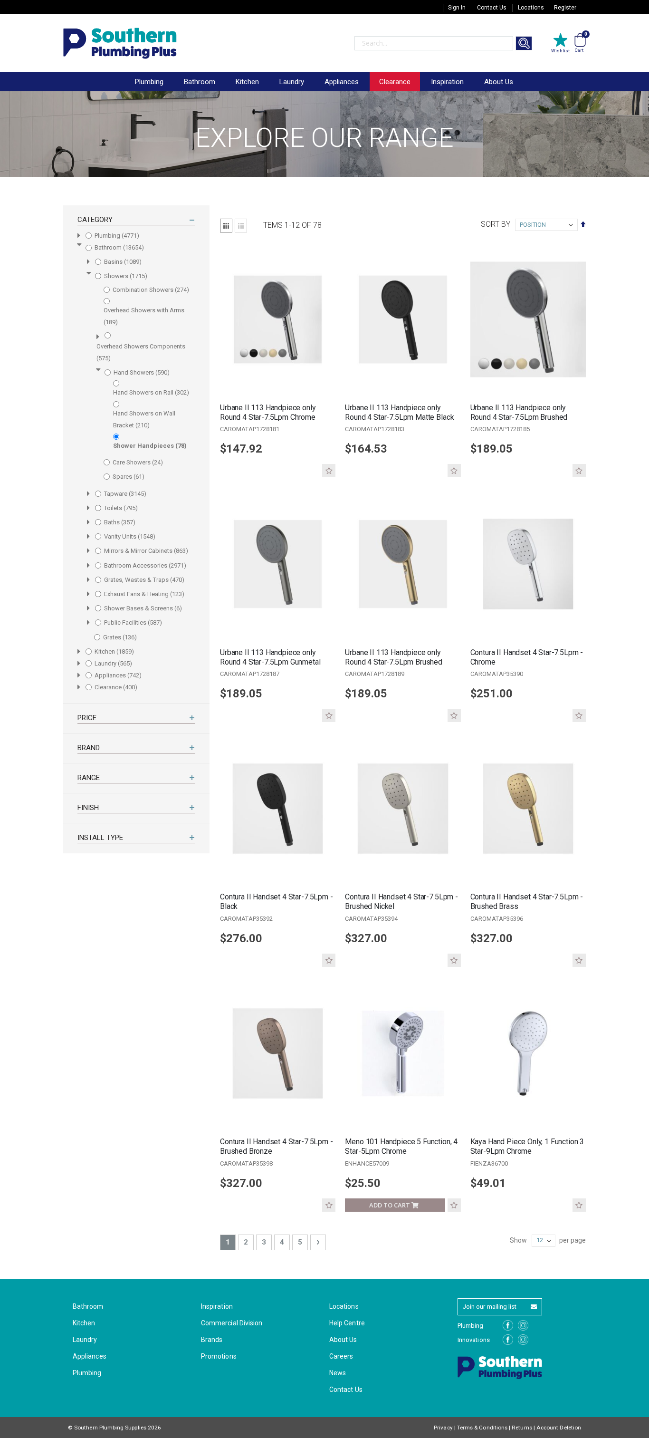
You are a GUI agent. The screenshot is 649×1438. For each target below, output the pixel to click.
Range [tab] (88, 777)
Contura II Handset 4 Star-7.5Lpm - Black (276, 901)
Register (565, 7)
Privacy (443, 1427)
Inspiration (447, 81)
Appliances (89, 1356)
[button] (328, 470)
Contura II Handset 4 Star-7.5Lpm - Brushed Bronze (276, 1146)
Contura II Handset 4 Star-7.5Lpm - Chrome (526, 657)
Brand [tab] (88, 747)
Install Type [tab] (100, 837)
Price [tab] (86, 718)
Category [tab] (95, 219)
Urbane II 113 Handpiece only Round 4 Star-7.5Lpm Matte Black (399, 412)
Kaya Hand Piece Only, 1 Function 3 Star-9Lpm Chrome (527, 1146)
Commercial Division (231, 1323)
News (337, 1373)
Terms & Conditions (482, 1427)
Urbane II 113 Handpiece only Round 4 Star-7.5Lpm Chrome (268, 412)
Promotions (219, 1356)
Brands (211, 1339)
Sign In (457, 7)
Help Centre (347, 1323)
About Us (498, 81)
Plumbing (87, 1373)
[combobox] (433, 43)
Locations (531, 7)
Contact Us (491, 7)
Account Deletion (558, 1427)
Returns (522, 1427)
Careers (341, 1356)
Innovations (474, 1339)
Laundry (85, 1339)
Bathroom (88, 1306)
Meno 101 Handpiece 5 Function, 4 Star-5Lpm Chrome (401, 1146)
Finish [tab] (88, 807)
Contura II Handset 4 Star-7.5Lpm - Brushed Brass (526, 901)
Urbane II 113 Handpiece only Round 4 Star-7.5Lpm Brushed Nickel (519, 412)
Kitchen (84, 1323)
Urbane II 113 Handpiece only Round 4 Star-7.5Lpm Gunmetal (270, 657)
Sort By (495, 224)
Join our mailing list (489, 1306)
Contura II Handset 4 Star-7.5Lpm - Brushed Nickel (401, 901)
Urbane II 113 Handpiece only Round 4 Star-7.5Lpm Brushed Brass (393, 657)
